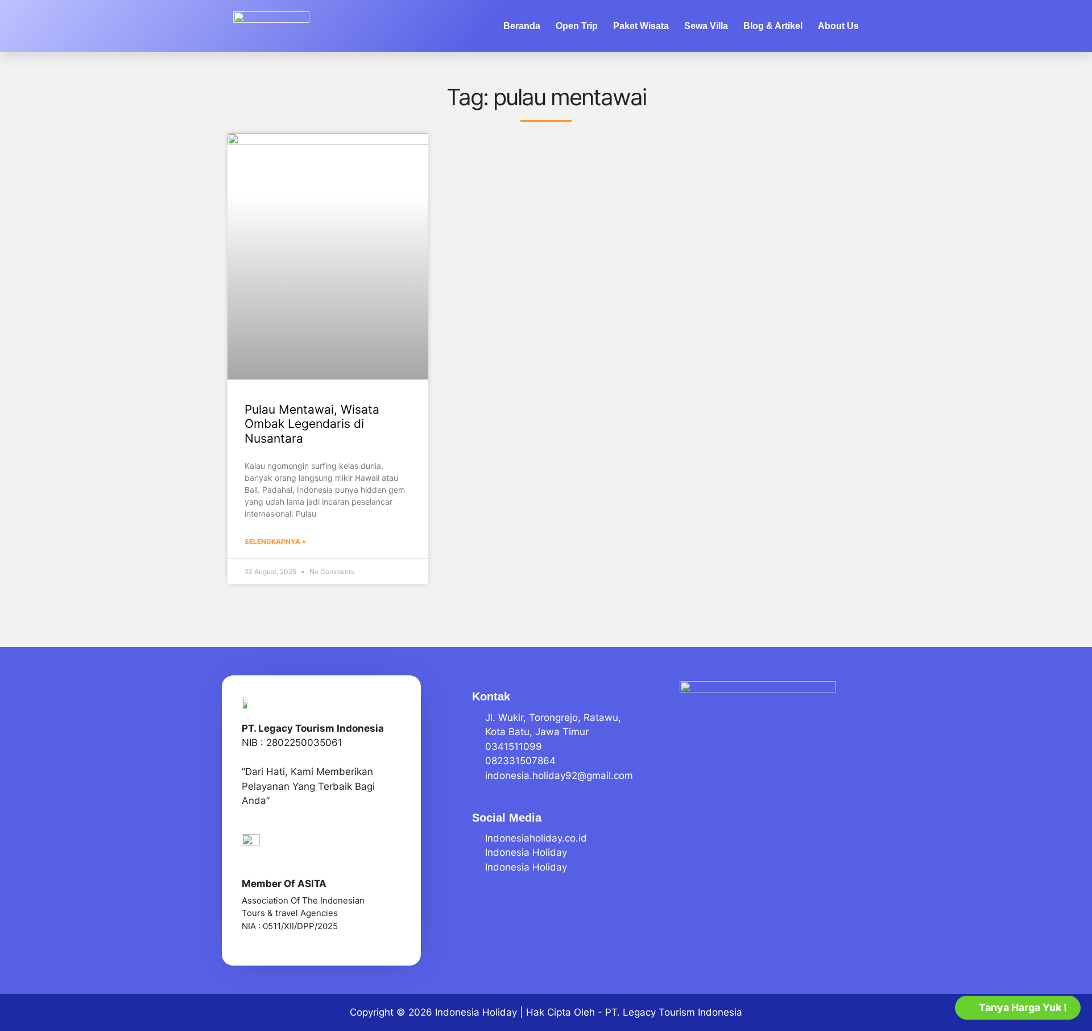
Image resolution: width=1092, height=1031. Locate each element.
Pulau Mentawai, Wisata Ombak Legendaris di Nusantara (312, 423)
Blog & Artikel (773, 26)
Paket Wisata (641, 26)
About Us (838, 26)
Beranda (521, 26)
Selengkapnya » (276, 541)
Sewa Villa (706, 26)
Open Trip (577, 26)
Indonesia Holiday (476, 1012)
